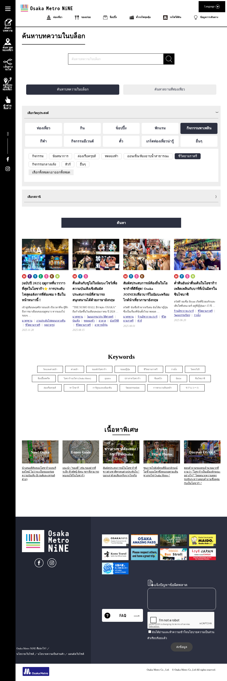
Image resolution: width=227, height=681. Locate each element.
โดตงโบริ (195, 369)
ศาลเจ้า (74, 369)
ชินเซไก (158, 378)
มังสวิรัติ (114, 320)
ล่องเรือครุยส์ (50, 388)
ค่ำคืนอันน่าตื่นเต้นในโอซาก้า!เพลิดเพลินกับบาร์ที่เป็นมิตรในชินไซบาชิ (195, 288)
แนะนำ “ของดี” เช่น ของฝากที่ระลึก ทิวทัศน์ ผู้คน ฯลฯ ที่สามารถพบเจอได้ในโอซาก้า (81, 472)
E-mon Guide (81, 452)
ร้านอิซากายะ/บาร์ (147, 316)
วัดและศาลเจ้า (50, 369)
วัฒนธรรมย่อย (132, 388)
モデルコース (192, 388)
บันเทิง (76, 320)
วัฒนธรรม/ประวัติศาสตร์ (100, 316)
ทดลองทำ (89, 320)
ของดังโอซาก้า (99, 369)
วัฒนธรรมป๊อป (182, 315)
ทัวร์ (139, 320)
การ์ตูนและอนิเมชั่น (102, 388)
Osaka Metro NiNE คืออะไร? (31, 648)
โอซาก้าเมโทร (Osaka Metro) (77, 378)
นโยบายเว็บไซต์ (25, 654)
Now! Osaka (40, 452)
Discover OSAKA (202, 452)
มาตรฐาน (27, 320)
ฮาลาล (102, 320)
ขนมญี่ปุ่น (125, 369)
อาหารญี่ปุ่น (101, 325)
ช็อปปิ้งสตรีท (44, 378)
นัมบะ (178, 378)
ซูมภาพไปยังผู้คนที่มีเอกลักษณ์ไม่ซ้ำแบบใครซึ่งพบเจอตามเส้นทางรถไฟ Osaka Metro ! (160, 472)
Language (209, 6)
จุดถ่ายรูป (49, 325)
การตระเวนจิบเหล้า (162, 388)
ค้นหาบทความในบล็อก (73, 89)
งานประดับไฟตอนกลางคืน (50, 320)
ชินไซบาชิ (200, 378)
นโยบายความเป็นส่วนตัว (51, 654)
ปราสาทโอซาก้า (133, 378)
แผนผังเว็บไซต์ (76, 654)
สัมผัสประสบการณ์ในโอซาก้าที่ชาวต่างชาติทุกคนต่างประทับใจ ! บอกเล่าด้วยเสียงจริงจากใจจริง (121, 472)
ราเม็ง (197, 315)
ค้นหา (121, 223)
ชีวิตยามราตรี (32, 325)
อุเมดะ (108, 378)
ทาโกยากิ (74, 388)
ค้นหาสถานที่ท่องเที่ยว (170, 89)
